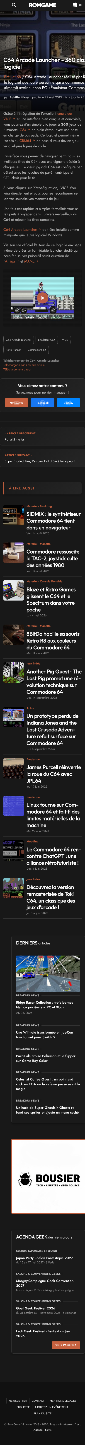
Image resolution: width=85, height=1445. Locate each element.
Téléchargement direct (17, 369)
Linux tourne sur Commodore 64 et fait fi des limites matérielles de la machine (53, 814)
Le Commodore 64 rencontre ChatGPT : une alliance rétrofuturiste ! (54, 856)
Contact (38, 1400)
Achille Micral (19, 97)
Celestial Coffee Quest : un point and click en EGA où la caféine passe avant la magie (48, 1084)
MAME (29, 261)
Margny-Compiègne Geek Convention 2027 (44, 1283)
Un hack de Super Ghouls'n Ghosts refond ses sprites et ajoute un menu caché (47, 1110)
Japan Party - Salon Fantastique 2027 (44, 1257)
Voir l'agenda (66, 1345)
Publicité (23, 1407)
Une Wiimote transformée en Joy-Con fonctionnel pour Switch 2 (44, 1035)
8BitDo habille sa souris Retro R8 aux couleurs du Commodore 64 (53, 640)
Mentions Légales (63, 1400)
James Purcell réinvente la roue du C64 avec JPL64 (54, 774)
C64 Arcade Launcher (20, 229)
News (48, 1430)
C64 (23, 129)
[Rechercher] (14, 5)
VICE (65, 340)
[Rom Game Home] (42, 5)
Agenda (38, 1430)
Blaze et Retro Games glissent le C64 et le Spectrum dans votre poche (51, 599)
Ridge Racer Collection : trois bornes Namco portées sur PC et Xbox (44, 1005)
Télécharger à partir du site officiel (24, 365)
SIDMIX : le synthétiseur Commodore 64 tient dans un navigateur (54, 521)
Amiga (10, 261)
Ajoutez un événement (51, 1407)
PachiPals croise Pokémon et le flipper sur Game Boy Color (45, 1058)
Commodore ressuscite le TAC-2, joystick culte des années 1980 (53, 558)
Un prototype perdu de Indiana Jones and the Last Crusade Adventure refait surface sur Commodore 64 (52, 729)
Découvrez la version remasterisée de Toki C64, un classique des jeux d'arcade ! (51, 897)
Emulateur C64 (46, 340)
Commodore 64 (37, 350)
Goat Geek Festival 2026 (35, 1308)
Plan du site (42, 1413)
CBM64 (25, 140)
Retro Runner (13, 350)
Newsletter (18, 1400)
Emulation (12, 77)
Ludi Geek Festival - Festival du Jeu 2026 (43, 1333)
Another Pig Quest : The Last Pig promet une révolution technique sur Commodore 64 (54, 681)
